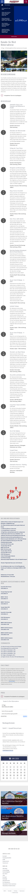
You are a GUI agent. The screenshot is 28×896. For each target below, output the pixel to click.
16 (6, 772)
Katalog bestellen (7, 857)
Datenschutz (6, 861)
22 (3, 775)
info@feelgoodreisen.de (8, 750)
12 (17, 770)
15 (3, 772)
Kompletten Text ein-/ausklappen (12, 95)
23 (7, 775)
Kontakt (5, 856)
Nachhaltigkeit (6, 872)
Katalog (15, 890)
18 (14, 772)
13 (21, 770)
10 (10, 770)
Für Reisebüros (6, 882)
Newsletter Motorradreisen (9, 884)
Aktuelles (5, 868)
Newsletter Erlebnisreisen (9, 885)
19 (17, 772)
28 (24, 775)
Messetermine (6, 880)
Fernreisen (7, 4)
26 (17, 775)
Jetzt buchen (14, 36)
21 (24, 772)
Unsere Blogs (6, 870)
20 (21, 772)
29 (3, 778)
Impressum (5, 863)
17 (10, 772)
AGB (4, 859)
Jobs (4, 875)
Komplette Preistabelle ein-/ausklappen (14, 696)
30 (7, 778)
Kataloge (5, 878)
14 (24, 770)
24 (10, 775)
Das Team (5, 873)
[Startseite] (2, 5)
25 (14, 775)
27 (21, 775)
